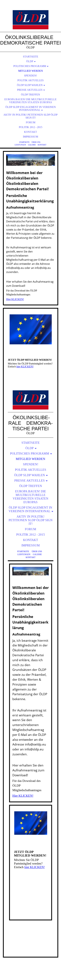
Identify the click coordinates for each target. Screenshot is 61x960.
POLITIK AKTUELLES (30, 80)
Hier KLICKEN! (15, 299)
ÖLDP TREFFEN (30, 94)
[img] (30, 19)
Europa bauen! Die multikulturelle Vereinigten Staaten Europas (30, 101)
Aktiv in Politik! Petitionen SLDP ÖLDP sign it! (30, 116)
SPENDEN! (30, 75)
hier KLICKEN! (25, 366)
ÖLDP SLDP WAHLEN (30, 85)
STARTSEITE (30, 56)
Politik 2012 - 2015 (30, 127)
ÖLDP (29, 61)
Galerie (32, 145)
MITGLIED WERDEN (30, 70)
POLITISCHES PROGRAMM (29, 66)
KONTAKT (30, 131)
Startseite (24, 142)
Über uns (36, 142)
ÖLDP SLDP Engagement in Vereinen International (30, 108)
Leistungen (20, 145)
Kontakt (42, 145)
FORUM (30, 122)
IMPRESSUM (30, 136)
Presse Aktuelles (29, 89)
